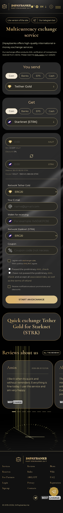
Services (6, 466)
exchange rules (29, 260)
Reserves (6, 471)
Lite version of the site (18, 20)
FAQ (52, 477)
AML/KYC (27, 263)
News (52, 466)
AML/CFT (32, 477)
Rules (29, 471)
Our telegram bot (47, 20)
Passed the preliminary (30, 269)
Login (5, 482)
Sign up (5, 488)
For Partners (8, 477)
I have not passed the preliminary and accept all (31, 277)
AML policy (39, 55)
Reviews (31, 466)
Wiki (52, 471)
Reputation (55, 482)
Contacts (31, 488)
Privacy (30, 482)
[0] (32, 7)
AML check (43, 269)
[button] (14, 411)
